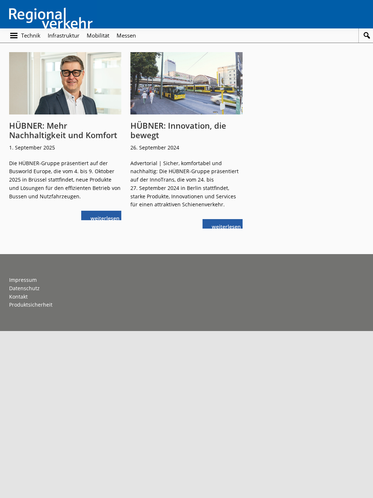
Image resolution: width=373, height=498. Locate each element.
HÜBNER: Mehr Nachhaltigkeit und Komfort (63, 130)
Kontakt (18, 296)
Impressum (23, 279)
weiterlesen (106, 217)
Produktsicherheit (30, 304)
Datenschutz (24, 288)
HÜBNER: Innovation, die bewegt (178, 130)
